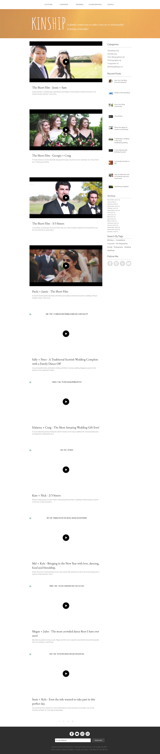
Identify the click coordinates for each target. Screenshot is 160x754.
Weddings (111, 250)
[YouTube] (77, 734)
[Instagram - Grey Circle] (116, 263)
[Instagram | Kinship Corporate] (82, 734)
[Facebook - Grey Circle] (110, 263)
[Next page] (73, 721)
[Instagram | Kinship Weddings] (88, 734)
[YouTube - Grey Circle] (128, 263)
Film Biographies (122, 243)
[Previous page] (59, 721)
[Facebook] (72, 734)
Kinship (109, 247)
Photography (118, 247)
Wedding (127, 247)
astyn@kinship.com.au (83, 747)
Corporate (111, 243)
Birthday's (110, 240)
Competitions (120, 240)
